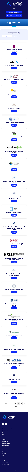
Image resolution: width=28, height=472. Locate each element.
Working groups (5, 445)
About (3, 460)
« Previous (5, 403)
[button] (24, 36)
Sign (3, 455)
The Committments (7, 431)
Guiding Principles (6, 443)
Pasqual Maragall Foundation (14, 137)
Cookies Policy (5, 464)
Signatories (4, 432)
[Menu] (14, 8)
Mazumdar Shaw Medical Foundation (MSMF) (14, 274)
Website (14, 53)
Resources (4, 451)
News (3, 449)
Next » (16, 406)
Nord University (14, 167)
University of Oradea (14, 379)
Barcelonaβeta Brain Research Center (14, 151)
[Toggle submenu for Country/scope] (11, 36)
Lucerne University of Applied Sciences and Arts (14, 258)
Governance (5, 441)
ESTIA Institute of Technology (14, 65)
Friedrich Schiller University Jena (14, 122)
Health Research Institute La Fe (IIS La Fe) (14, 181)
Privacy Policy (5, 462)
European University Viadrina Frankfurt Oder (14, 197)
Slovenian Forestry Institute (14, 335)
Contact (4, 453)
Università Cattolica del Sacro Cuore (14, 304)
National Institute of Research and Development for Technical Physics (14, 228)
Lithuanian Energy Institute (14, 212)
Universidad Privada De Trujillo (14, 244)
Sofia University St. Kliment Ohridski (14, 50)
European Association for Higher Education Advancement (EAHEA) (14, 364)
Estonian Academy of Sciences (14, 289)
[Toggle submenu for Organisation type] (22, 36)
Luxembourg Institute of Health (14, 80)
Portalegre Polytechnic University (14, 94)
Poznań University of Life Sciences (14, 349)
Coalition (4, 439)
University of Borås (14, 108)
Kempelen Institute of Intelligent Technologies (14, 394)
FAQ (3, 434)
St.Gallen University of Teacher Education (14, 320)
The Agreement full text (7, 429)
